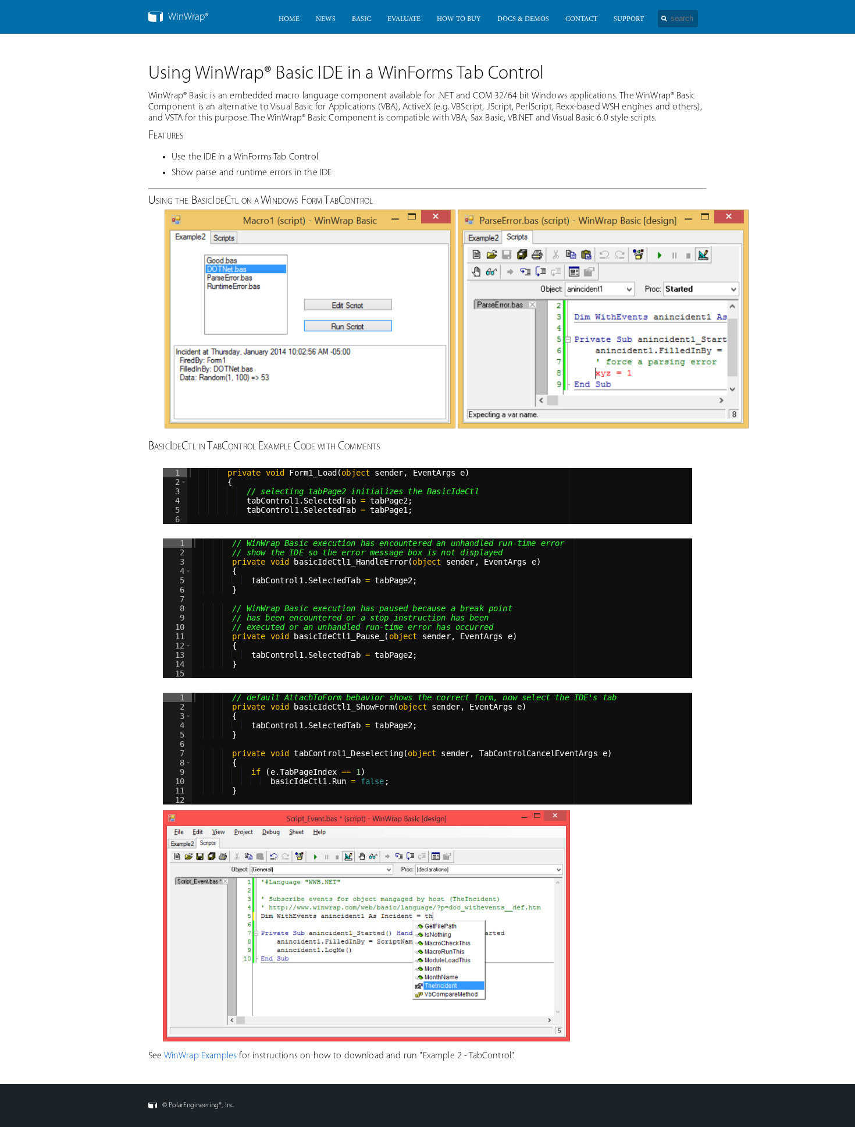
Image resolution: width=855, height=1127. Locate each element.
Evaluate (404, 19)
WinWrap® (187, 17)
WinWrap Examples (200, 1056)
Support (629, 19)
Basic (361, 19)
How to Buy (459, 19)
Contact (581, 19)
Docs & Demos (523, 19)
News (326, 19)
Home (289, 19)
